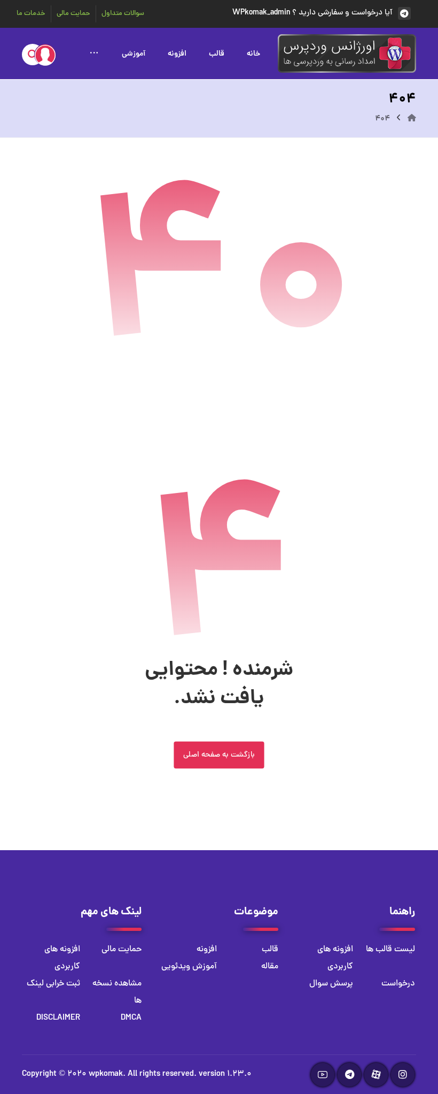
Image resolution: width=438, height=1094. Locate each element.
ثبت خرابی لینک (53, 983)
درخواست (398, 983)
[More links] (94, 52)
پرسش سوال (331, 983)
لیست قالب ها (390, 949)
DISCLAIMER (58, 1018)
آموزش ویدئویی (189, 966)
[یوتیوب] (322, 1075)
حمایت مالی (121, 949)
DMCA (131, 1018)
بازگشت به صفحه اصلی (218, 755)
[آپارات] (376, 1075)
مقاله (269, 966)
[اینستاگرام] (402, 1075)
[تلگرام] (349, 1075)
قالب (270, 949)
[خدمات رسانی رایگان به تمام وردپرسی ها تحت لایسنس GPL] (347, 53)
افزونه (207, 949)
